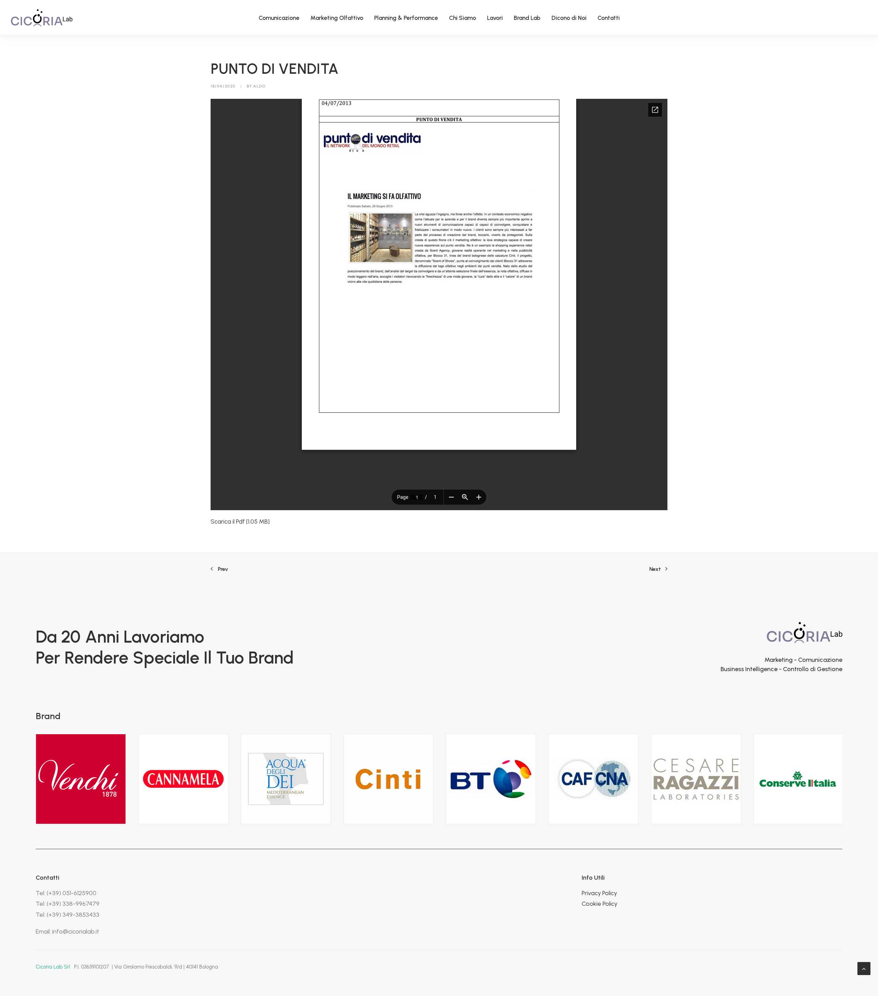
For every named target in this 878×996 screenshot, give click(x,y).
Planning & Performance (406, 17)
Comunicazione (279, 17)
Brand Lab (527, 17)
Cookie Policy (599, 903)
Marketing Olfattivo (336, 17)
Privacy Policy (599, 893)
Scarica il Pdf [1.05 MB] (240, 521)
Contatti (608, 17)
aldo (259, 86)
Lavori (495, 17)
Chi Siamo (462, 17)
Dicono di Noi (568, 17)
